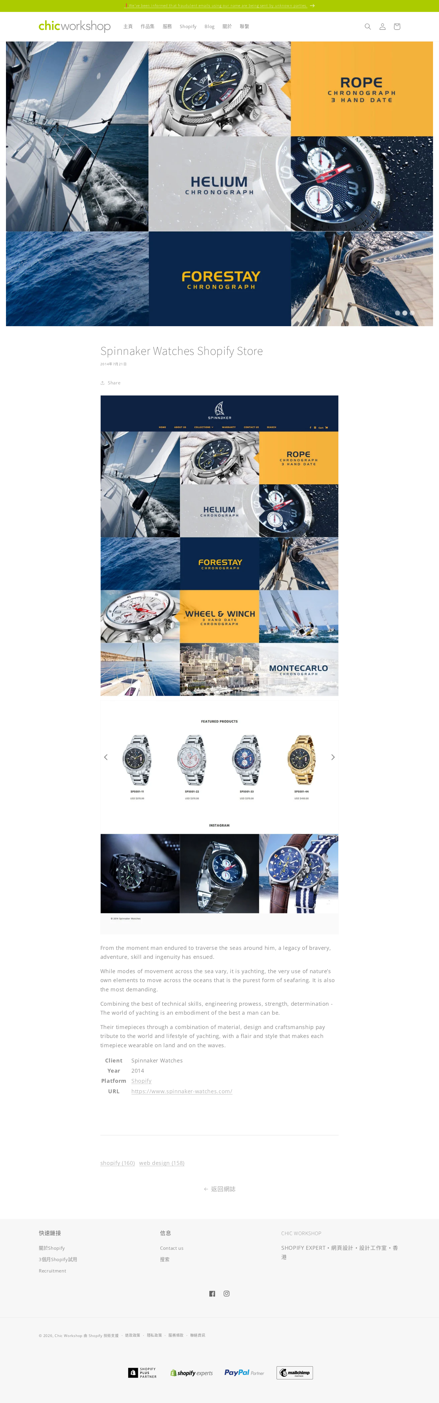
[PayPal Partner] (245, 1372)
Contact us (172, 1248)
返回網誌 (223, 1189)
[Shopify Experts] (191, 1372)
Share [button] (114, 383)
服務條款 (176, 1335)
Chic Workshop (68, 1335)
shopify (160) (117, 1162)
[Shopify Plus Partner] (142, 1372)
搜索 (164, 1259)
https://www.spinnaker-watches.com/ (181, 1091)
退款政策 (132, 1335)
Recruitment (52, 1271)
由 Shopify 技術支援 (101, 1335)
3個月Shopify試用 (58, 1259)
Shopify (141, 1080)
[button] (368, 26)
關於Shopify (52, 1248)
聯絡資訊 (197, 1335)
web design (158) (162, 1162)
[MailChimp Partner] (294, 1372)
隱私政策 (154, 1335)
